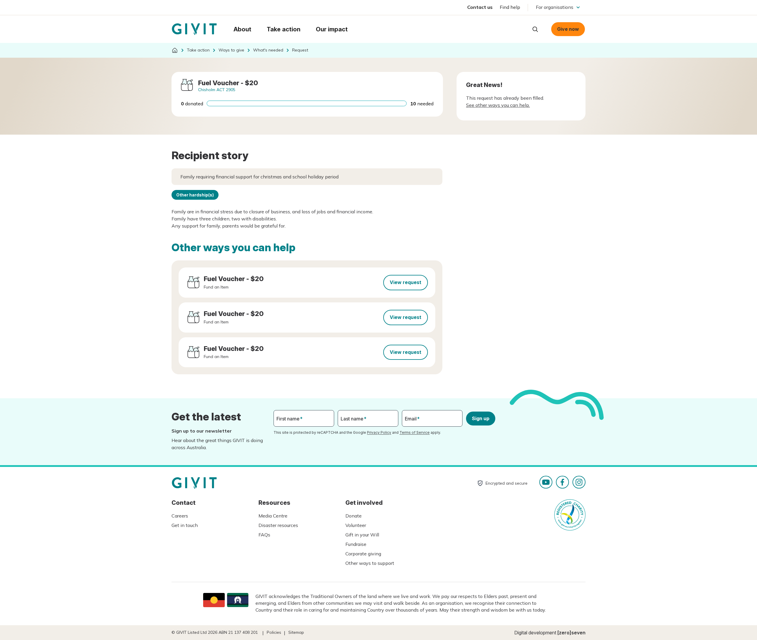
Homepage (194, 29)
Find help (510, 7)
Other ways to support (369, 563)
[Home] (175, 50)
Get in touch (185, 525)
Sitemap (296, 632)
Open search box (535, 29)
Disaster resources (278, 525)
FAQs (264, 535)
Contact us (480, 7)
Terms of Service (414, 432)
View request (405, 282)
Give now (568, 29)
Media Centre (272, 516)
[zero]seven (571, 633)
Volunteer (355, 525)
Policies (274, 632)
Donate (353, 516)
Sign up (480, 418)
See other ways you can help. (498, 105)
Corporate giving (363, 554)
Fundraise (355, 544)
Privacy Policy (379, 432)
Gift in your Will (362, 535)
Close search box (520, 28)
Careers (180, 516)
